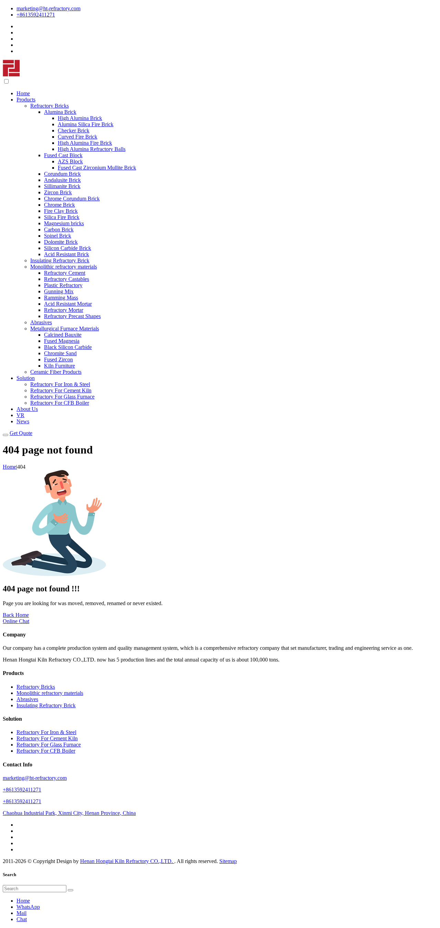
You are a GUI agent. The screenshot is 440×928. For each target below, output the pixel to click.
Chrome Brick (59, 205)
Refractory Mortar (63, 310)
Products (25, 99)
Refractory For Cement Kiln (60, 390)
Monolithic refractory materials (63, 267)
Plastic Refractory (63, 285)
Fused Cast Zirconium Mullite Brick (97, 168)
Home (23, 93)
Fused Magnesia (61, 341)
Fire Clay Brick (61, 211)
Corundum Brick (62, 174)
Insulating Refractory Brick (59, 260)
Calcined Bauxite (62, 335)
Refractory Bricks (49, 106)
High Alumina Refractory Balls (91, 149)
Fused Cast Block (63, 155)
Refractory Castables (66, 279)
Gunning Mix (59, 291)
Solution (25, 378)
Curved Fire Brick (77, 137)
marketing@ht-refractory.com (48, 8)
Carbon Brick (59, 229)
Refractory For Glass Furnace (62, 397)
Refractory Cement (64, 273)
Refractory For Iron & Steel (60, 384)
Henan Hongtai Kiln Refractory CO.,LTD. (127, 861)
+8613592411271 (35, 15)
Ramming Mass (61, 298)
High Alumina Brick (80, 118)
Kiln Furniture (59, 366)
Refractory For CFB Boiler (59, 403)
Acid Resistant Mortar (68, 304)
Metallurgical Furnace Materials (64, 328)
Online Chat (16, 621)
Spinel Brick (57, 236)
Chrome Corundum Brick (72, 198)
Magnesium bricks (64, 223)
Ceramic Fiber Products (55, 372)
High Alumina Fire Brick (85, 143)
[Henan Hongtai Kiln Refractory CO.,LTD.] (11, 75)
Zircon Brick (58, 192)
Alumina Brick (60, 112)
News (22, 421)
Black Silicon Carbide (68, 347)
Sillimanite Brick (62, 186)
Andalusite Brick (62, 180)
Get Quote (21, 433)
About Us (27, 409)
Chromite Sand (60, 353)
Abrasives (41, 322)
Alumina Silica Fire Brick (85, 124)
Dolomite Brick (61, 242)
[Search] (70, 890)
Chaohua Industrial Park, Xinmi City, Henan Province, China (69, 813)
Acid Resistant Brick (66, 254)
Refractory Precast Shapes (72, 316)
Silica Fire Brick (61, 217)
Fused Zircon (58, 359)
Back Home (16, 615)
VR (20, 415)
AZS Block (70, 161)
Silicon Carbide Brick (67, 248)
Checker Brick (73, 130)
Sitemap (228, 861)
